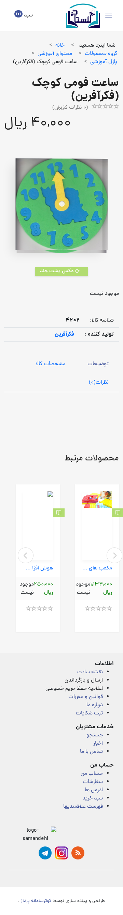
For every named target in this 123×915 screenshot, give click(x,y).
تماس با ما (91, 752)
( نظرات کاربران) (70, 108)
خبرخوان (77, 852)
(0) (99, 382)
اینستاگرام (61, 852)
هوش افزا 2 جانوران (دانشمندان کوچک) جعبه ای (38, 568)
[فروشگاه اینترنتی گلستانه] (83, 15)
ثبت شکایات (89, 713)
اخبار (98, 743)
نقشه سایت (90, 672)
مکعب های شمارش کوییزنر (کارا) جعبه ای (97, 568)
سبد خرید (92, 798)
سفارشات (93, 782)
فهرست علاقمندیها (83, 807)
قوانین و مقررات (85, 697)
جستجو (94, 735)
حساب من (92, 774)
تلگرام (45, 852)
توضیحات (98, 364)
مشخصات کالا (51, 364)
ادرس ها (94, 790)
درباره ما (94, 705)
